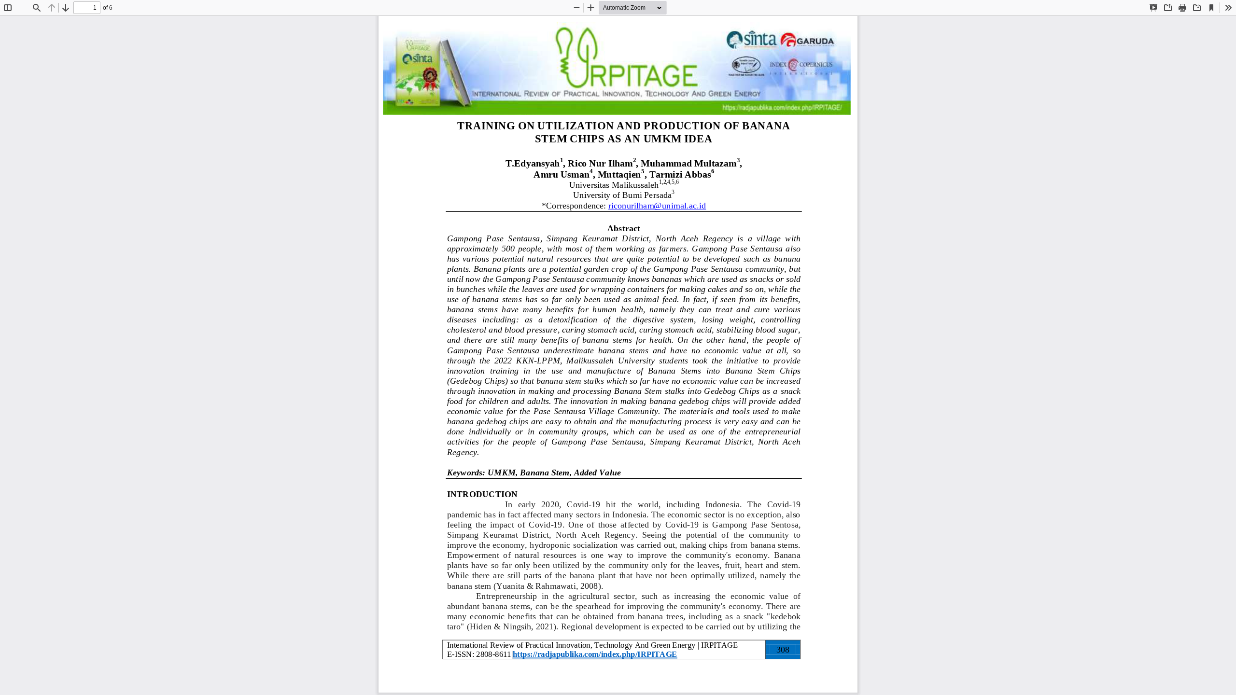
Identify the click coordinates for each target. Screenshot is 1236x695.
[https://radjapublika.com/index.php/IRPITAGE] (595, 654)
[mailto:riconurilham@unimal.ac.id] (657, 206)
